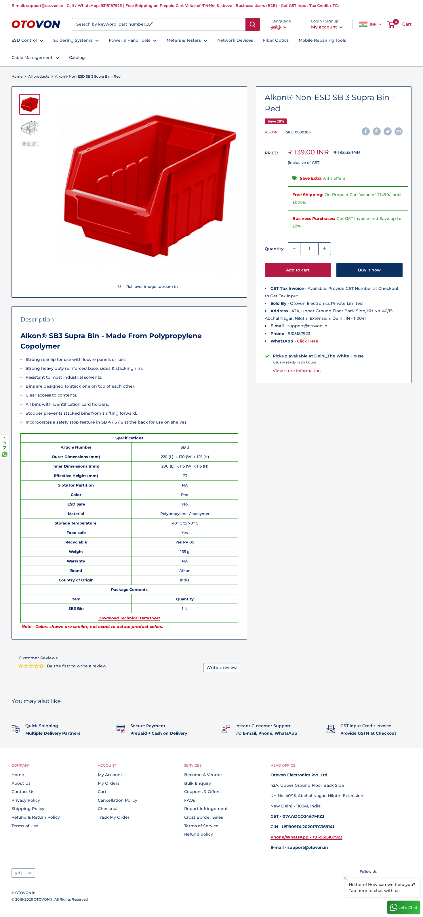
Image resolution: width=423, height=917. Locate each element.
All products (38, 76)
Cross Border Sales (203, 817)
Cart (102, 791)
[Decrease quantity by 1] (294, 249)
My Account (110, 774)
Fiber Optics (276, 40)
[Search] (252, 24)
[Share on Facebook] (366, 131)
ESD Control (24, 40)
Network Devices (235, 40)
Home (17, 76)
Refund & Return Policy (36, 817)
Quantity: (274, 248)
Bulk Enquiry (197, 783)
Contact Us (23, 791)
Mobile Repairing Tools (322, 40)
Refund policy (198, 834)
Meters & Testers (184, 40)
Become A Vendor (203, 774)
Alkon (271, 132)
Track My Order (113, 817)
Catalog (77, 57)
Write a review (221, 667)
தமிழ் (18, 873)
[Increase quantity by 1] (325, 249)
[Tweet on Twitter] (388, 131)
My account (324, 27)
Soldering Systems (72, 40)
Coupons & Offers (202, 791)
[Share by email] (399, 131)
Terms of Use (25, 825)
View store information (297, 370)
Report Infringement (206, 808)
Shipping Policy (28, 808)
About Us (21, 783)
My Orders (108, 783)
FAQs (189, 800)
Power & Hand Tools (129, 40)
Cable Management (32, 57)
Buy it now (369, 270)
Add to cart (298, 270)
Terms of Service (201, 825)
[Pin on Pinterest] (377, 131)
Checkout (108, 808)
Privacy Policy (26, 800)
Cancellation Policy (117, 800)
